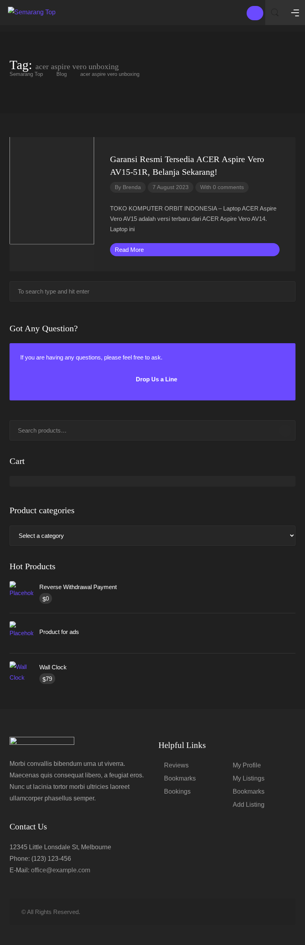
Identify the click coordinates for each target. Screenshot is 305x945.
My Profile (247, 765)
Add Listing (248, 804)
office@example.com (60, 870)
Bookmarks (180, 778)
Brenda (132, 187)
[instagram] (279, 912)
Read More (130, 249)
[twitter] (239, 912)
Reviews (176, 765)
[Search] (285, 430)
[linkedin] (252, 912)
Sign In (255, 13)
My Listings (248, 778)
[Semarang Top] (32, 11)
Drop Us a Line (155, 379)
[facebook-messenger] (265, 912)
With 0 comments (222, 187)
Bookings (177, 791)
